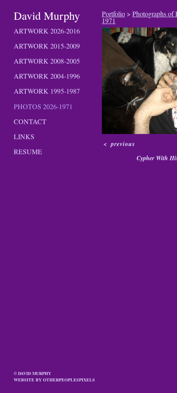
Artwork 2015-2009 (47, 45)
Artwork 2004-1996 (47, 75)
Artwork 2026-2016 (47, 30)
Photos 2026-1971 (43, 106)
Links (24, 136)
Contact (30, 121)
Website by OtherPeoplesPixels (54, 380)
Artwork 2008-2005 (47, 60)
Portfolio (113, 13)
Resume (28, 151)
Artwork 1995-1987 (47, 90)
